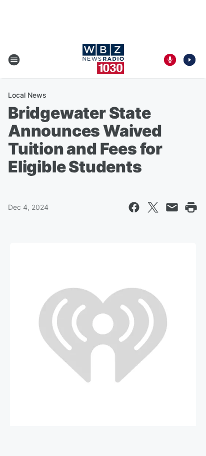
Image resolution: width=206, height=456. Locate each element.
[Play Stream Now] (190, 60)
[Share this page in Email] (172, 207)
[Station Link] (103, 60)
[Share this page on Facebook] (134, 207)
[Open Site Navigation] (14, 60)
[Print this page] (191, 207)
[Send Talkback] (170, 60)
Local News (27, 95)
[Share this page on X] (153, 207)
